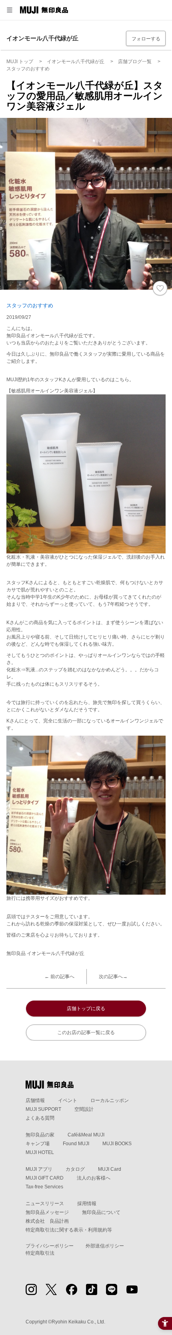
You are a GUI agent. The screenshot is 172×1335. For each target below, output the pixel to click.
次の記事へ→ (113, 976)
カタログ (75, 1169)
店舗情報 (35, 1100)
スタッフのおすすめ (29, 305)
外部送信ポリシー (105, 1246)
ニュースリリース (45, 1203)
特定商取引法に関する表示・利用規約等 (69, 1230)
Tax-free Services (44, 1187)
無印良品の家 (40, 1135)
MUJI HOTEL (40, 1152)
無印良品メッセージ (47, 1212)
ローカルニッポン (109, 1100)
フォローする (146, 39)
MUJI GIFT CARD (45, 1178)
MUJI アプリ (39, 1169)
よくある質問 (40, 1118)
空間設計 (84, 1109)
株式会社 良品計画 (47, 1221)
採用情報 (86, 1203)
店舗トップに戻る (86, 1008)
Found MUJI (76, 1143)
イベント (67, 1100)
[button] (9, 10)
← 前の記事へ (59, 976)
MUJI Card (109, 1169)
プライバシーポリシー (50, 1246)
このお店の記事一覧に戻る (86, 1032)
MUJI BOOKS (117, 1143)
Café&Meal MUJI (86, 1135)
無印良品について (101, 1212)
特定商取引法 (40, 1253)
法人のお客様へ (93, 1178)
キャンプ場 (38, 1143)
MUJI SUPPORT (43, 1109)
